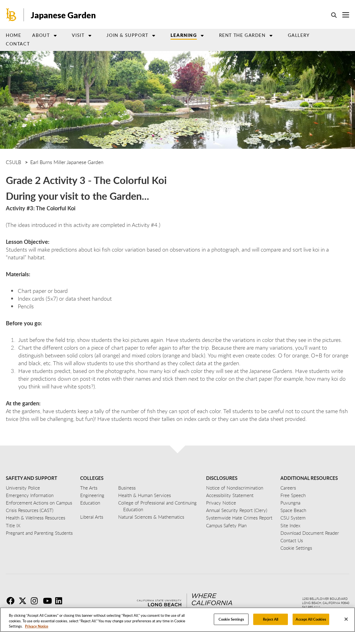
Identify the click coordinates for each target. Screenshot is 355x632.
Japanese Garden (63, 15)
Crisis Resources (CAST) (29, 510)
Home (13, 35)
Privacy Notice (36, 626)
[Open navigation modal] (343, 15)
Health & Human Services (144, 495)
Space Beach (293, 510)
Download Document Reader (309, 533)
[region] (177, 619)
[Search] (331, 15)
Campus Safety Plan (226, 525)
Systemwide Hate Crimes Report (239, 518)
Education (90, 503)
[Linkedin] (60, 600)
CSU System (293, 518)
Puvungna (290, 503)
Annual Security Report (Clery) (236, 510)
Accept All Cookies (311, 618)
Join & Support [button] (127, 35)
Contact (18, 44)
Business (127, 488)
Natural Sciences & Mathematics (151, 517)
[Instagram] (36, 600)
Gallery (299, 35)
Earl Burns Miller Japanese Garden (66, 162)
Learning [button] (184, 35)
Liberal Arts (91, 517)
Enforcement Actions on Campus (39, 503)
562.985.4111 (311, 607)
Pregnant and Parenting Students (39, 533)
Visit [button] (78, 35)
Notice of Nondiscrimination (234, 488)
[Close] (346, 619)
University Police (23, 488)
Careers (288, 488)
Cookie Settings (231, 618)
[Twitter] (24, 600)
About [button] (41, 35)
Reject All (270, 618)
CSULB (13, 162)
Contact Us (291, 540)
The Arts (88, 488)
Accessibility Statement (229, 495)
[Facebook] (11, 600)
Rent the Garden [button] (242, 35)
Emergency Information (30, 495)
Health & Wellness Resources (35, 518)
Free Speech (293, 495)
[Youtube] (48, 600)
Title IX (13, 525)
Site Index (290, 525)
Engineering (92, 495)
